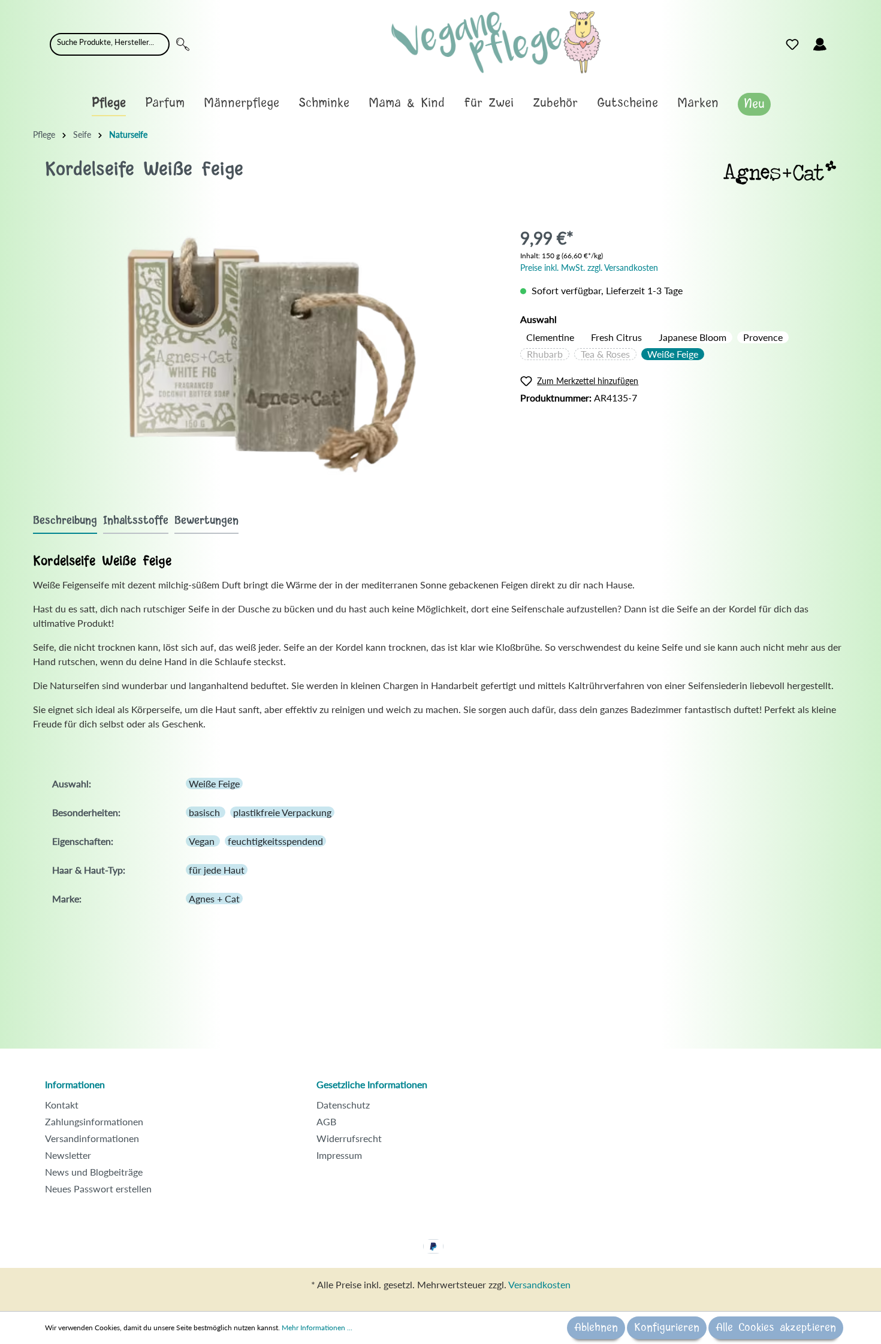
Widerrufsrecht (349, 1138)
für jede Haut (217, 869)
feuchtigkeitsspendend (275, 841)
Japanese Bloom (692, 337)
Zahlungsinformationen (94, 1121)
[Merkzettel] (792, 44)
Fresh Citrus (616, 337)
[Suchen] (183, 44)
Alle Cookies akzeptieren (776, 1328)
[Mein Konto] (820, 44)
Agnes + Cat (214, 898)
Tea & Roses (605, 354)
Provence (763, 337)
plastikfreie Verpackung (282, 812)
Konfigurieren (666, 1328)
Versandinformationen (92, 1138)
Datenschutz (343, 1104)
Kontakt (62, 1104)
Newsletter (68, 1155)
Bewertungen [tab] (206, 521)
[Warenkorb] (841, 41)
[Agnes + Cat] (779, 171)
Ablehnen (596, 1328)
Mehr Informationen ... (317, 1327)
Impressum (339, 1155)
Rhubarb (545, 354)
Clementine (550, 337)
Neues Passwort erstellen (98, 1188)
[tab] (65, 520)
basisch (205, 812)
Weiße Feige (672, 354)
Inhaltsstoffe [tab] (135, 521)
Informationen (75, 1084)
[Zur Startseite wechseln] (496, 42)
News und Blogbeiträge (94, 1171)
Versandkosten (539, 1284)
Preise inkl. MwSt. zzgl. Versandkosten (589, 267)
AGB (326, 1121)
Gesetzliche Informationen (371, 1084)
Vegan (203, 841)
